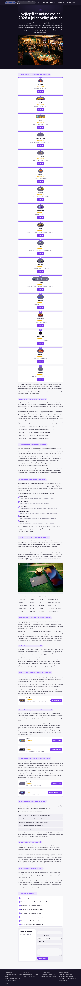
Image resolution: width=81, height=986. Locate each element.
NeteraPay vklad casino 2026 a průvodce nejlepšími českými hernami (67, 975)
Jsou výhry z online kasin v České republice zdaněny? (33, 902)
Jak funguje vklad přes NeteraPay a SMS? (30, 913)
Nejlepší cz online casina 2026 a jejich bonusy (13, 975)
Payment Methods (71, 2)
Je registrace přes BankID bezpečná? (29, 920)
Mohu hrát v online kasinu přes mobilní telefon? (32, 909)
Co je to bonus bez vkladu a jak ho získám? (30, 905)
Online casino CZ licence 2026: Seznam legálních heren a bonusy (48, 975)
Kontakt (39, 2)
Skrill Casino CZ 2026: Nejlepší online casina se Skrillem (67, 979)
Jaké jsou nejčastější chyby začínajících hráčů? (31, 924)
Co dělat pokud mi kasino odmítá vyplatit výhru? (32, 917)
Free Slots (53, 2)
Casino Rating (45, 2)
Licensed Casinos (61, 2)
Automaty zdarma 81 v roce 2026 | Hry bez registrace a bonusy (31, 975)
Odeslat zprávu (42, 958)
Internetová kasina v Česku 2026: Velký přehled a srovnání (12, 979)
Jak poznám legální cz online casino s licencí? (31, 898)
